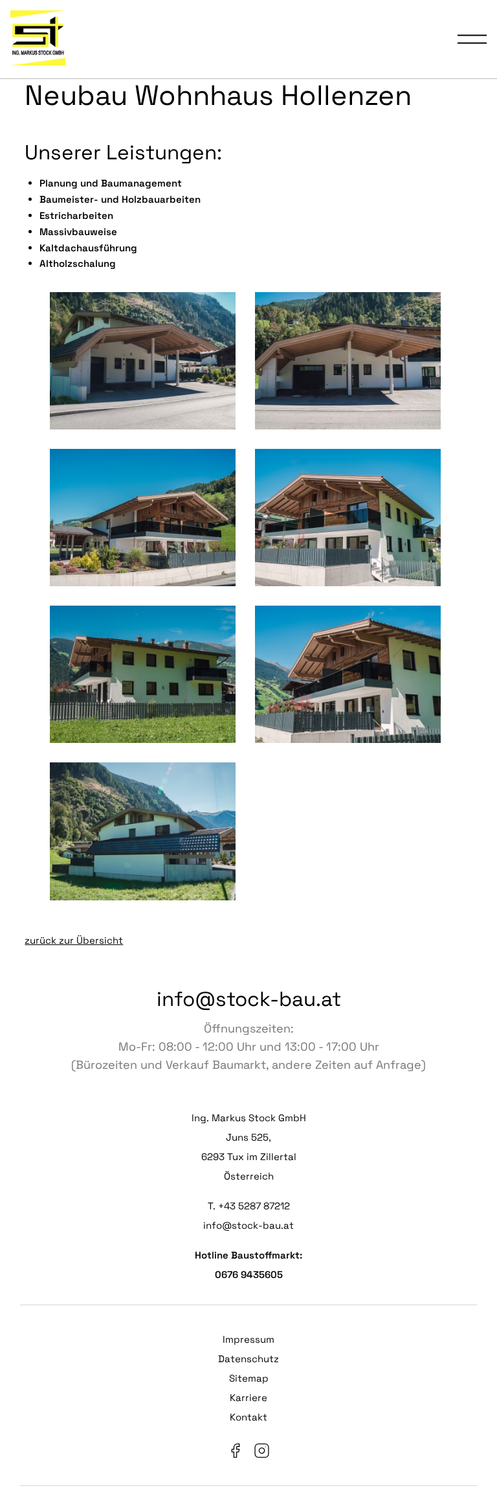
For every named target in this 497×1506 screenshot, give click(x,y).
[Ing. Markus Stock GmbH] (37, 39)
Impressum (248, 1339)
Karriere (248, 1397)
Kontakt (248, 1417)
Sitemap (249, 1378)
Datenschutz (248, 1358)
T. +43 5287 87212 (249, 1206)
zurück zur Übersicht (74, 940)
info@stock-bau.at (249, 999)
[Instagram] (262, 1454)
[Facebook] (235, 1454)
